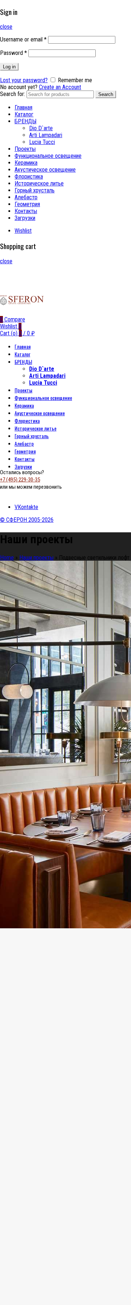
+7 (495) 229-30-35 (20, 479)
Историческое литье (39, 183)
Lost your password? (24, 80)
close (6, 26)
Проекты (25, 148)
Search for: (12, 94)
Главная (23, 107)
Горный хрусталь (35, 190)
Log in (9, 66)
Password (13, 52)
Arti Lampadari (45, 135)
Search (105, 94)
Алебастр (26, 197)
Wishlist (23, 230)
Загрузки (25, 218)
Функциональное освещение (48, 155)
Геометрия (27, 204)
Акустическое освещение (45, 169)
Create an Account (60, 87)
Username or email (23, 39)
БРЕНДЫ (25, 121)
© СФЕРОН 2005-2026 (26, 519)
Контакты (26, 211)
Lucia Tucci (42, 142)
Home (7, 557)
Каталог (24, 114)
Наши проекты (36, 557)
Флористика (29, 176)
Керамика (26, 162)
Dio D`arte (41, 128)
